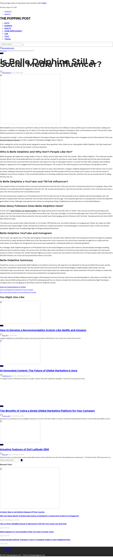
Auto (6, 23)
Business (8, 26)
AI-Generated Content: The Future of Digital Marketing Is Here (38, 370)
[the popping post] (7, 48)
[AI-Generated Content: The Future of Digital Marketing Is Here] (20, 363)
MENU (44, 3)
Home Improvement (13, 31)
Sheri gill (4, 335)
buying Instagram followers (10, 140)
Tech (6, 36)
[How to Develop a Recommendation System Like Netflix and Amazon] (20, 323)
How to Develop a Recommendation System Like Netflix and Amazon (43, 330)
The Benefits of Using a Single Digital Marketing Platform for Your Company (47, 552)
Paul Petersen (6, 376)
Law (6, 34)
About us (7, 14)
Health (7, 28)
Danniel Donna (6, 72)
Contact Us (8, 11)
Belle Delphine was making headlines (23, 211)
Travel (7, 39)
